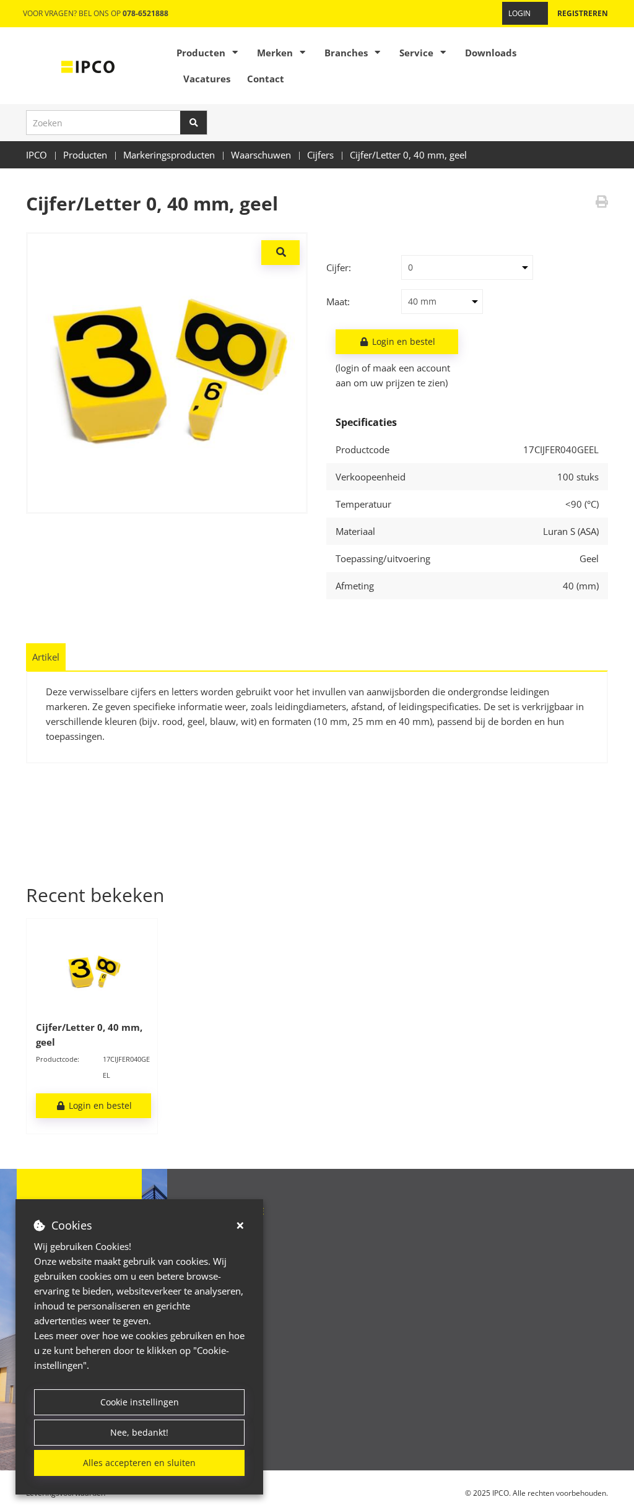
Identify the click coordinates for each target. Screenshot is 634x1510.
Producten (200, 52)
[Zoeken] (193, 122)
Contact (265, 78)
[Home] (88, 65)
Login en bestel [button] (402, 341)
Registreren (582, 13)
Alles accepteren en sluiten (139, 1463)
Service (416, 52)
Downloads (490, 52)
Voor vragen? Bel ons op (95, 13)
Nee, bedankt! (139, 1432)
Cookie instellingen (139, 1402)
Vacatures (206, 78)
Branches (346, 52)
